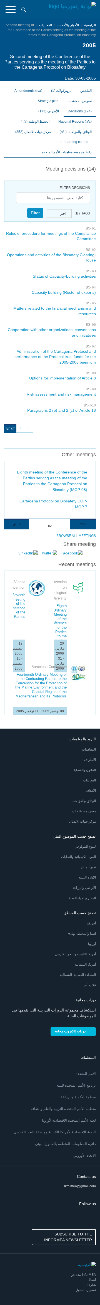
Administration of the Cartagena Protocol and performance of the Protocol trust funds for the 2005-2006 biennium (55, 356)
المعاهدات (89, 749)
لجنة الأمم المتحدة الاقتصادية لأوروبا (69, 1120)
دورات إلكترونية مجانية (70, 1031)
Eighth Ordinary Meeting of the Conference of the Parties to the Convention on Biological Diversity (57, 630)
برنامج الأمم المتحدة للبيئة (76, 1085)
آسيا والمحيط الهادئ (82, 934)
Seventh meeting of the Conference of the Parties (16, 606)
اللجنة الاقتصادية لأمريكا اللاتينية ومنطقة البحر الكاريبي (55, 1132)
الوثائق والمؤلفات (84, 801)
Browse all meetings (76, 536)
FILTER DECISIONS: (74, 188)
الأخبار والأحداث (68, 25)
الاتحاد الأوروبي (84, 1155)
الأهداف (91, 791)
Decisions (80, 111)
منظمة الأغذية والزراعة (78, 1097)
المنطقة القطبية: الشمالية (78, 975)
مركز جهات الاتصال (33, 132)
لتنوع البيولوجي (85, 846)
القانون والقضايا (85, 770)
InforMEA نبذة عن (83, 1275)
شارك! (91, 1285)
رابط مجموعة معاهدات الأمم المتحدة (67, 152)
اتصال (92, 1280)
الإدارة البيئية (87, 877)
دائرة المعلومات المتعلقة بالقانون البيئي (65, 1144)
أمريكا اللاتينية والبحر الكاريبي (75, 954)
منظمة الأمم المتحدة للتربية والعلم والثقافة (63, 1109)
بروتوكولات (61, 91)
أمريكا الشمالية (85, 964)
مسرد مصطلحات (84, 811)
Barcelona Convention (49, 667)
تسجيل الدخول (86, 1290)
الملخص (86, 91)
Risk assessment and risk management (61, 394)
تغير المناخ (88, 867)
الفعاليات (45, 25)
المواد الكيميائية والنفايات (78, 857)
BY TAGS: (82, 213)
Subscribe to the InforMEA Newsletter (68, 1237)
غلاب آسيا (89, 985)
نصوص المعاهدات (80, 101)
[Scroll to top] (16, 1289)
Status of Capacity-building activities (64, 276)
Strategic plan (48, 101)
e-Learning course (75, 142)
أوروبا (92, 944)
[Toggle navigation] (10, 9)
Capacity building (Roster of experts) (64, 292)
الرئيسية (90, 25)
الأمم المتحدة (86, 1074)
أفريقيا (91, 923)
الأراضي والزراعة (84, 888)
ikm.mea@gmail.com (80, 1186)
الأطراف (48, 111)
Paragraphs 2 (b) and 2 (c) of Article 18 (61, 410)
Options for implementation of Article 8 (62, 378)
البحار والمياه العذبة (82, 898)
